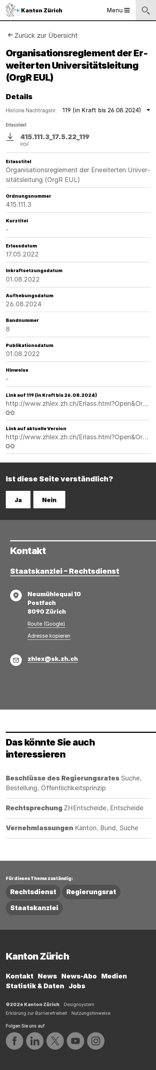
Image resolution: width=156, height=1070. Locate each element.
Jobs (77, 986)
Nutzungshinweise (90, 1013)
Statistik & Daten (35, 986)
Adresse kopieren (49, 636)
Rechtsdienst (33, 892)
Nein (49, 500)
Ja (18, 500)
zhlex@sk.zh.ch (53, 658)
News (47, 976)
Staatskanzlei (34, 908)
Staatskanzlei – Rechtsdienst (64, 571)
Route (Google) (46, 624)
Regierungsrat (91, 892)
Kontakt (19, 976)
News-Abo (79, 976)
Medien (114, 976)
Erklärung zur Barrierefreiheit (36, 1013)
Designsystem (79, 1004)
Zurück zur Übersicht (46, 35)
